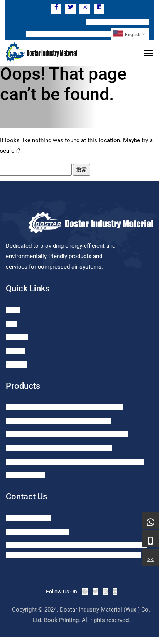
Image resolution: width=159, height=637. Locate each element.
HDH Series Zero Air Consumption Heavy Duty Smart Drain (75, 462)
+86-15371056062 (28, 518)
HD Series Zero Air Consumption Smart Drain (59, 448)
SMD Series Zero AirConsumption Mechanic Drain (64, 407)
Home (13, 310)
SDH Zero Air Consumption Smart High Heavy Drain (67, 434)
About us (16, 364)
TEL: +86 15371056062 (117, 22)
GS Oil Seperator (25, 475)
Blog (11, 324)
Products (17, 337)
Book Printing (61, 620)
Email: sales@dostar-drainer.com (68, 34)
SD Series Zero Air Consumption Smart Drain (58, 421)
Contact (15, 351)
